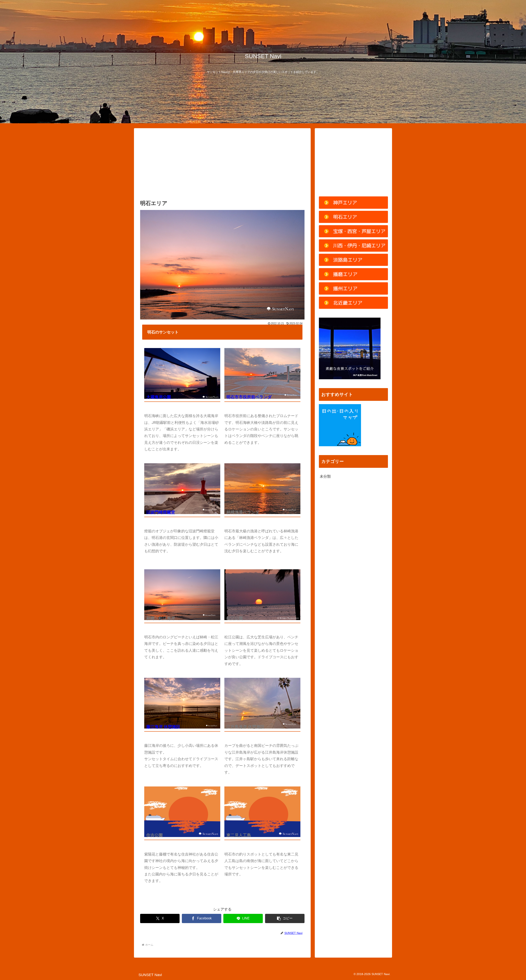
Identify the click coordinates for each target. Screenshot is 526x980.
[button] (285, 918)
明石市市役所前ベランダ (249, 396)
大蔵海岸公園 (158, 396)
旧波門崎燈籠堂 (160, 512)
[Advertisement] (222, 164)
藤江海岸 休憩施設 (163, 726)
